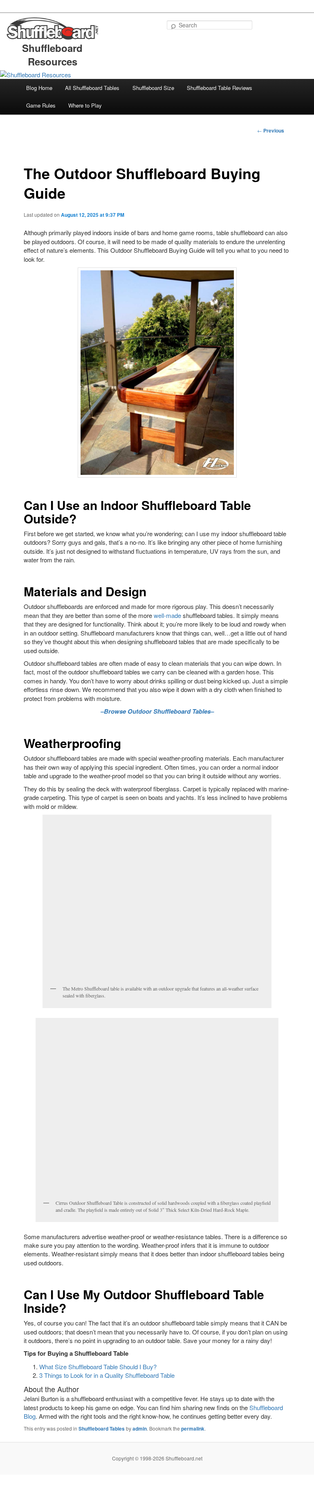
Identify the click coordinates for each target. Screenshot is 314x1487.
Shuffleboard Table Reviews (219, 88)
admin (139, 1428)
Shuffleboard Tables (101, 1428)
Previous (270, 130)
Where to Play (85, 105)
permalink (192, 1428)
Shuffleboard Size (153, 88)
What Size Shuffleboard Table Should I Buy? (98, 1366)
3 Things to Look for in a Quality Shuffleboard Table (107, 1375)
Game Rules (41, 105)
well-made (167, 615)
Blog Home (39, 88)
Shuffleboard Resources (52, 54)
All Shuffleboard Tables (92, 88)
